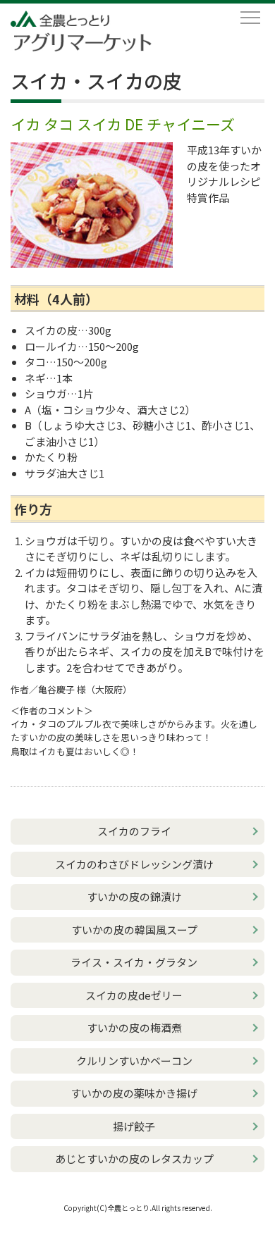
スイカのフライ (134, 831)
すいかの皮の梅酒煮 (134, 1027)
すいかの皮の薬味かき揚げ (134, 1093)
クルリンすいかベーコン (134, 1060)
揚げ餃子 (134, 1126)
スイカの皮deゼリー (134, 995)
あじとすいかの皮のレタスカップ (134, 1158)
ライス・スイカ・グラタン (134, 962)
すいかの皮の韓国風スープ (134, 929)
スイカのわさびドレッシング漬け (134, 864)
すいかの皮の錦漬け (134, 896)
